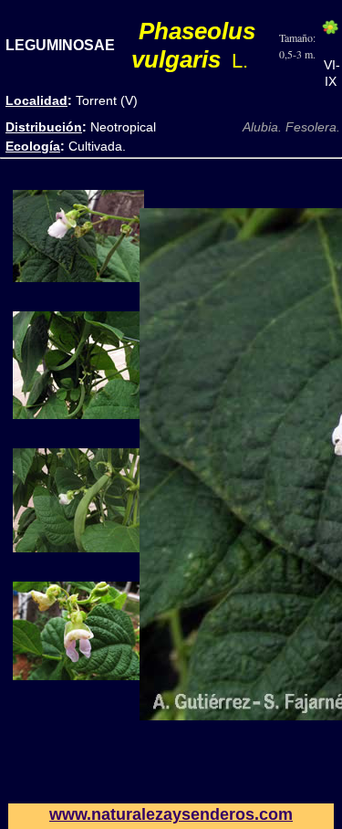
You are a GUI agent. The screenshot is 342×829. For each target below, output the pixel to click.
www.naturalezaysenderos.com (171, 814)
